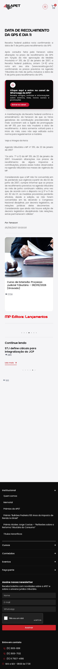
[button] (21, 332)
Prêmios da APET (12, 508)
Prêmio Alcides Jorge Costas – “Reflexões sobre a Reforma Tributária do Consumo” (28, 526)
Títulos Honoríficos (13, 534)
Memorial (8, 502)
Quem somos (10, 496)
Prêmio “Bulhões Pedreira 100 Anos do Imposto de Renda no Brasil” (27, 517)
